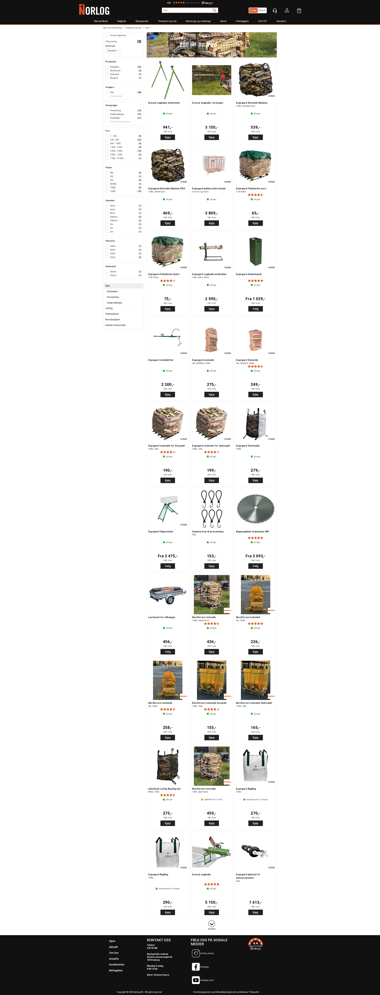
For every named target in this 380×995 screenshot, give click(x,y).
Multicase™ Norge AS (249, 992)
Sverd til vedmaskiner (120, 121)
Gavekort (281, 21)
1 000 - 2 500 (116, 147)
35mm (113, 275)
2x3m (112, 257)
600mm (114, 217)
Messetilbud (101, 21)
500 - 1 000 (115, 143)
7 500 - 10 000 (116, 158)
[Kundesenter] (274, 10)
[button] (190, 2)
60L (112, 180)
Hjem (112, 941)
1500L (113, 191)
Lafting (109, 308)
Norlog (118, 28)
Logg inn (286, 11)
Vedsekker (115, 118)
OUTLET (262, 21)
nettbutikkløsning (222, 992)
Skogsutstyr (142, 21)
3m (111, 224)
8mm (112, 213)
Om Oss (113, 952)
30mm (113, 271)
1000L (113, 187)
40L (112, 173)
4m (111, 228)
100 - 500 (114, 140)
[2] (211, 923)
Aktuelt (113, 947)
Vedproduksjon (117, 114)
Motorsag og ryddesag (198, 21)
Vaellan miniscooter (115, 325)
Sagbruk (121, 21)
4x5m (112, 250)
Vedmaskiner (116, 96)
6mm (112, 209)
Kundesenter (117, 964)
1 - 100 (113, 136)
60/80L (113, 184)
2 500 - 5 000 (116, 151)
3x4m (112, 253)
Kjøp (168, 137)
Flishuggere (242, 21)
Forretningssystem (202, 992)
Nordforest (115, 70)
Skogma (114, 78)
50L (112, 176)
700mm (114, 220)
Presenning (115, 110)
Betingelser (116, 970)
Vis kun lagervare (118, 35)
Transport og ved (167, 21)
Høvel (223, 21)
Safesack (114, 74)
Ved (147, 28)
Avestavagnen (112, 319)
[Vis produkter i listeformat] (139, 41)
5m (111, 231)
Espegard (114, 67)
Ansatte (114, 958)
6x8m (112, 246)
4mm (112, 205)
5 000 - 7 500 (116, 154)
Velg (255, 308)
